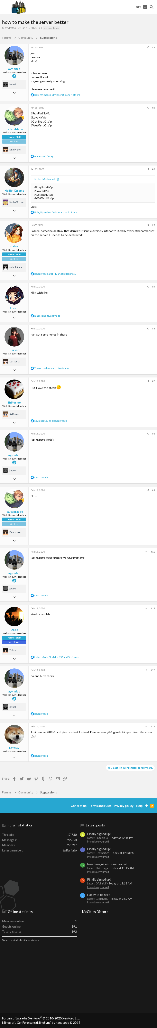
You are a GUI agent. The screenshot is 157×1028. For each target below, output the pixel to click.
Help (139, 805)
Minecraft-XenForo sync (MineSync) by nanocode (41, 1022)
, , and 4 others (57, 94)
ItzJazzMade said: (45, 179)
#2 (153, 107)
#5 (153, 286)
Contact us (78, 805)
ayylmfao (10, 28)
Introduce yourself (98, 841)
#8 (153, 433)
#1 (153, 47)
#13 (153, 726)
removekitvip (51, 28)
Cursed (14, 350)
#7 (153, 381)
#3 (153, 169)
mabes (14, 246)
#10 (153, 551)
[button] (6, 7)
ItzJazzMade (14, 129)
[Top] (146, 805)
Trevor (14, 308)
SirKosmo (14, 402)
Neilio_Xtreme (14, 190)
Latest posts (95, 825)
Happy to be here (98, 894)
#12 (153, 669)
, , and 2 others (55, 212)
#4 (153, 224)
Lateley (14, 747)
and (43, 156)
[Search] (151, 7)
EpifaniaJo (70, 850)
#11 (153, 608)
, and (55, 273)
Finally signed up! (99, 834)
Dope (14, 629)
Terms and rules (100, 805)
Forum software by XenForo (41, 1018)
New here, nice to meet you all (107, 864)
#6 (153, 328)
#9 (153, 490)
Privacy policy (123, 805)
